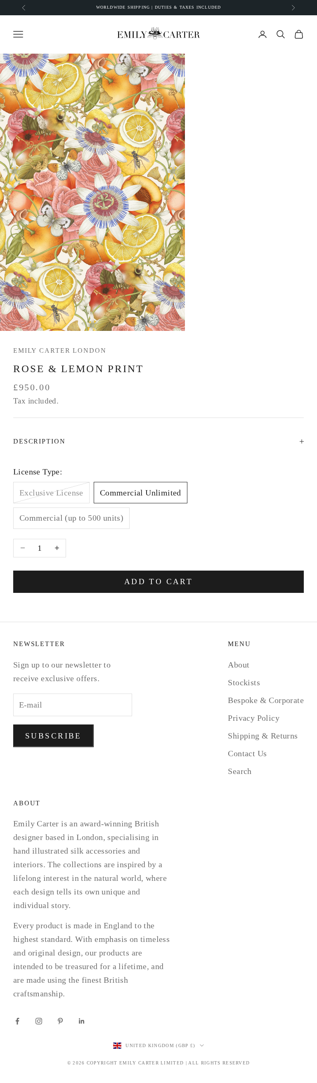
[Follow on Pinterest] (60, 1021)
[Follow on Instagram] (39, 1021)
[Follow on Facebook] (17, 1021)
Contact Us (247, 753)
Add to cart (158, 581)
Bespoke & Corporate (266, 700)
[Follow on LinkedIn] (82, 1021)
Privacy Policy (253, 717)
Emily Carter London (59, 350)
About (238, 664)
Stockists (244, 682)
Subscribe (53, 735)
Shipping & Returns (263, 735)
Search (239, 771)
